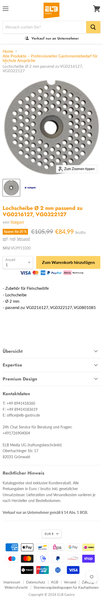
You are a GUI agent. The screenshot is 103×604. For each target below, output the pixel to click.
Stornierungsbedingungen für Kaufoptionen (66, 587)
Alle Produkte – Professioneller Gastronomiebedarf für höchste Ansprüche (50, 58)
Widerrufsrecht (16, 587)
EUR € (49, 534)
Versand (23, 238)
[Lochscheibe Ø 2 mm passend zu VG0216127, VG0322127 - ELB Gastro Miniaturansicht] (29, 187)
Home (8, 51)
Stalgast (17, 222)
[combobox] (44, 27)
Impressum (11, 582)
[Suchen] (93, 27)
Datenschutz (35, 582)
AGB (54, 582)
